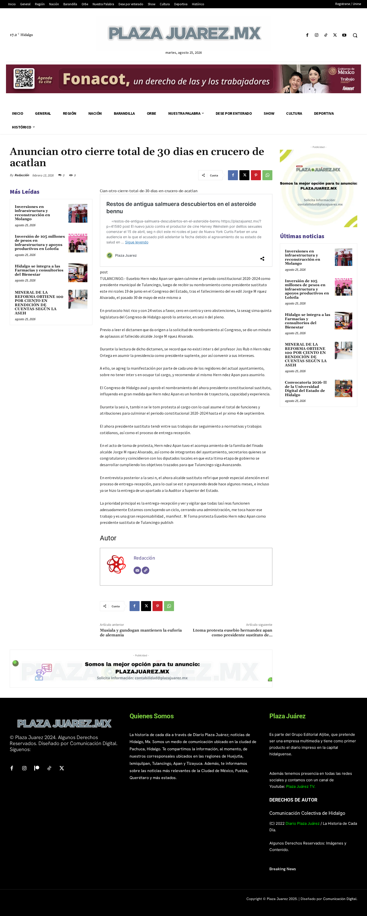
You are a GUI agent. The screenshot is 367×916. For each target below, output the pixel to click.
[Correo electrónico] (137, 570)
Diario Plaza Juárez (303, 823)
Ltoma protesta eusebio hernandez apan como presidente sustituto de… (232, 633)
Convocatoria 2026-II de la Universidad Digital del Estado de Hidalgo (306, 388)
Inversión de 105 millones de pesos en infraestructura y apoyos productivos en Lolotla (40, 242)
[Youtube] (344, 35)
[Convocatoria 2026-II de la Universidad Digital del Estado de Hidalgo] (343, 388)
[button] (355, 35)
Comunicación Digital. (340, 899)
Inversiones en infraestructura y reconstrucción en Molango (32, 213)
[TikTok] (325, 35)
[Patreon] (37, 769)
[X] (335, 35)
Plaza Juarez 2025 (282, 899)
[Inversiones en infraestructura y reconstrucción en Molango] (77, 213)
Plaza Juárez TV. (300, 786)
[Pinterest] (256, 175)
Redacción (21, 175)
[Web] (145, 570)
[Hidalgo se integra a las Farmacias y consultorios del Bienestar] (77, 272)
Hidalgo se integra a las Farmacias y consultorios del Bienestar (39, 270)
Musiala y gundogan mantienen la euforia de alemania (141, 633)
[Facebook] (307, 35)
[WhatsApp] (267, 175)
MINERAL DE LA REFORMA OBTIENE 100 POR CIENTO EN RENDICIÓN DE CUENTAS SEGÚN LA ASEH (39, 303)
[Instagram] (316, 35)
